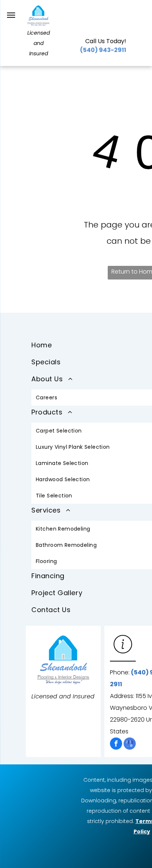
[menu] (11, 15)
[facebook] (116, 744)
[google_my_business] (130, 744)
